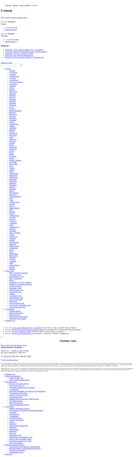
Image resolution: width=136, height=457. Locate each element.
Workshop (12, 427)
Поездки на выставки (17, 450)
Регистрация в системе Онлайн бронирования (26, 410)
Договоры (13, 412)
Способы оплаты (15, 418)
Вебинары (13, 431)
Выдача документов (16, 420)
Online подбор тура (16, 378)
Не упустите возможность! (22, 333)
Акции (11, 422)
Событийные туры (16, 452)
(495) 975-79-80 (6, 63)
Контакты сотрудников (17, 319)
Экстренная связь (15, 397)
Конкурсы (13, 424)
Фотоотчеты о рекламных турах (21, 437)
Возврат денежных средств (19, 384)
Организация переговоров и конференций (24, 447)
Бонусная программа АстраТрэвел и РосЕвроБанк (27, 391)
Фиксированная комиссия (18, 426)
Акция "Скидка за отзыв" (18, 395)
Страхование (14, 389)
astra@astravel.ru (11, 30)
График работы (14, 311)
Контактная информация (18, 317)
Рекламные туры (15, 435)
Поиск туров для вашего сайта (20, 439)
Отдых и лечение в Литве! (21, 331)
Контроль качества (16, 403)
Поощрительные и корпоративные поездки (25, 448)
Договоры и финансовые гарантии (22, 387)
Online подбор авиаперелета (19, 380)
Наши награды (14, 315)
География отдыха (16, 401)
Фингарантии (14, 414)
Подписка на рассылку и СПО (20, 441)
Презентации (14, 429)
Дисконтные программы (18, 393)
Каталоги (12, 433)
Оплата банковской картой (19, 405)
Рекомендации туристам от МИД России (24, 399)
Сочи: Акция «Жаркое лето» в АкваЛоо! (27, 328)
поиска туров (22, 18)
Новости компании (16, 313)
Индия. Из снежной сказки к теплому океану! (28, 330)
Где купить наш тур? (16, 386)
